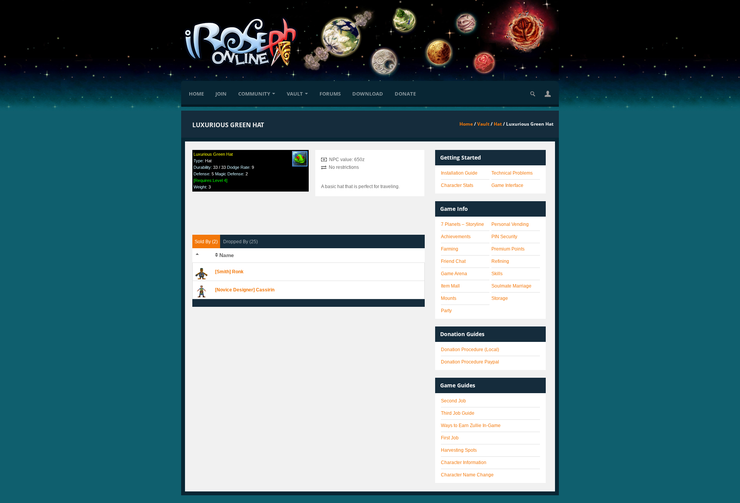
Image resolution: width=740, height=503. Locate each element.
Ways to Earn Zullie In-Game (471, 425)
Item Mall (450, 286)
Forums (330, 93)
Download (367, 93)
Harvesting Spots (459, 450)
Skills (497, 273)
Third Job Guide (457, 413)
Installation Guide (459, 173)
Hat (498, 124)
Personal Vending (510, 224)
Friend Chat (453, 261)
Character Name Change (467, 475)
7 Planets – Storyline (462, 224)
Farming (449, 249)
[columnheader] (202, 255)
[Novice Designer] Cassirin (244, 290)
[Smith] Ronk (229, 271)
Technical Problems (512, 173)
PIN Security (504, 236)
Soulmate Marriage (511, 286)
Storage (499, 298)
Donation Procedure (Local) (470, 349)
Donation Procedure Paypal (470, 362)
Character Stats (457, 185)
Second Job (453, 401)
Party (446, 310)
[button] (547, 94)
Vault (295, 93)
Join (221, 93)
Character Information (463, 462)
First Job (450, 438)
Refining (500, 261)
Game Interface (507, 185)
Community (254, 93)
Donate (405, 93)
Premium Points (508, 249)
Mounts (448, 298)
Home (196, 93)
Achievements (456, 236)
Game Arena (454, 273)
